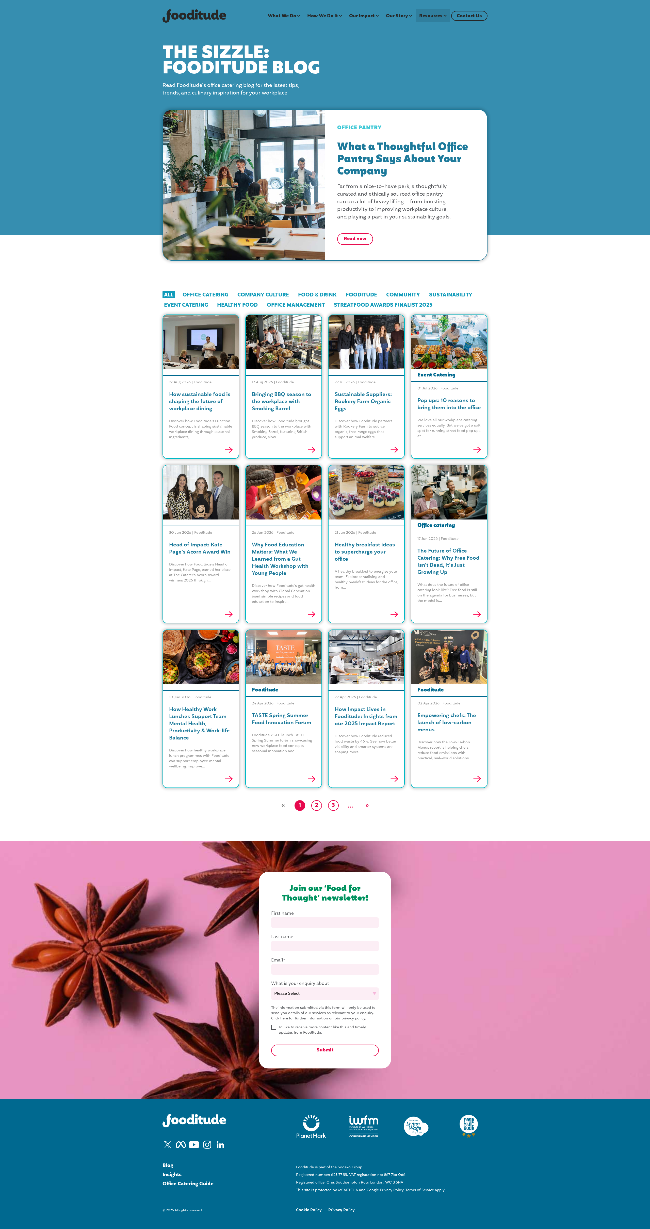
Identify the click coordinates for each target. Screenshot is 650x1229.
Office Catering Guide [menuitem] (188, 1184)
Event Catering (186, 304)
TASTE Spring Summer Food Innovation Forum (281, 719)
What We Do (282, 16)
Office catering (205, 294)
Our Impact (362, 16)
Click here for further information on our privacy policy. (318, 1018)
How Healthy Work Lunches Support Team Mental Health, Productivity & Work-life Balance (199, 724)
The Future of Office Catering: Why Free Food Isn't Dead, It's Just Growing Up (448, 562)
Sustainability (450, 294)
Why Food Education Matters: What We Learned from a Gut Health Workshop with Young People (280, 559)
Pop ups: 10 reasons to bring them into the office (449, 404)
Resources (431, 16)
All (168, 294)
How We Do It (322, 16)
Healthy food (237, 304)
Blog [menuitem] (167, 1166)
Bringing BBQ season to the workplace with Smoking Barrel (281, 402)
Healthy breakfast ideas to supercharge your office (365, 552)
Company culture (263, 294)
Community (403, 294)
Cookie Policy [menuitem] (309, 1210)
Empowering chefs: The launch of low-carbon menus (446, 723)
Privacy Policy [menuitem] (341, 1210)
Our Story (397, 16)
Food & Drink (317, 294)
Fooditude (361, 294)
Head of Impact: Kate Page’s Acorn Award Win (200, 548)
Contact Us (469, 16)
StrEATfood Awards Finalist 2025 (383, 304)
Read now (355, 239)
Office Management (296, 304)
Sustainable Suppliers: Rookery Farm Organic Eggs (363, 402)
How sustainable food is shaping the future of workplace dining (200, 402)
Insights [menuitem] (172, 1175)
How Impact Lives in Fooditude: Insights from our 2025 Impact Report (366, 717)
